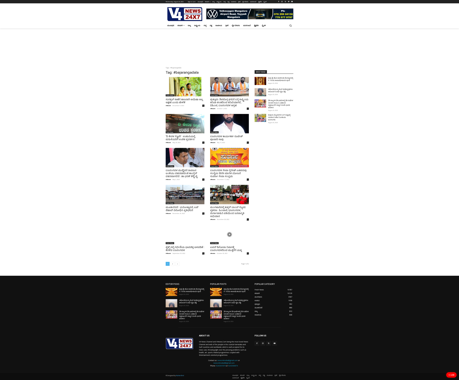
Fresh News (169, 95)
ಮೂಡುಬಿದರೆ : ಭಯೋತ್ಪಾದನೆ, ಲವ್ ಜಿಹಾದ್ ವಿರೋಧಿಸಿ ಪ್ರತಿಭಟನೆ (182, 209)
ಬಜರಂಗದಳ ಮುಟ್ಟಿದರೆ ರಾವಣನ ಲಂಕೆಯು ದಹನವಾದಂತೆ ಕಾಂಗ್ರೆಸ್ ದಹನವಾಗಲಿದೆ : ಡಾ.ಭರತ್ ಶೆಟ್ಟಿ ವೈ (181, 173)
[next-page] (177, 264)
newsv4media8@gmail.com (224, 363)
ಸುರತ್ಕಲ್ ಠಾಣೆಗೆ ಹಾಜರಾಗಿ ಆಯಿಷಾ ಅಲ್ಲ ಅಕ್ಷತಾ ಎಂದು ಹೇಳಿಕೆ (184, 101)
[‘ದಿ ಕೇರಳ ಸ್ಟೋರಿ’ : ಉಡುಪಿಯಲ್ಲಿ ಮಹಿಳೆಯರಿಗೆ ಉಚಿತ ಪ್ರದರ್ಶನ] (185, 123)
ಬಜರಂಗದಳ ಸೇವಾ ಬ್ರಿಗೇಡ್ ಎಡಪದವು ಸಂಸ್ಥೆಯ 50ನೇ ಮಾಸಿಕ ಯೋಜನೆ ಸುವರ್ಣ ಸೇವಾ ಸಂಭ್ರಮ (228, 173)
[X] (285, 1)
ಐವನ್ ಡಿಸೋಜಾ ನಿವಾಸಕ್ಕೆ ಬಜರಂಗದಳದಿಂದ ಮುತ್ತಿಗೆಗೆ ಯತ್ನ (226, 249)
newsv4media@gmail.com (227, 360)
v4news (212, 253)
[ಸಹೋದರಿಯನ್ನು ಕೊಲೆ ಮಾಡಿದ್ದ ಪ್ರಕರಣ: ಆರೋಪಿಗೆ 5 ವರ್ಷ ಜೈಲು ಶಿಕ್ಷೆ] (260, 92)
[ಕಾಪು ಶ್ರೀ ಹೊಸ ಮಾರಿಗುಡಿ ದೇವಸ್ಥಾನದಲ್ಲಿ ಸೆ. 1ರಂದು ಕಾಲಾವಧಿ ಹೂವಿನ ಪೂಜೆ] (260, 81)
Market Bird (180, 375)
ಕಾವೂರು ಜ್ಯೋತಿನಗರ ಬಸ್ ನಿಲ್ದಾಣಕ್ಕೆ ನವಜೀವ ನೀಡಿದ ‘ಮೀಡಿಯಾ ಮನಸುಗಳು (279, 117)
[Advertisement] (229, 46)
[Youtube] (292, 1)
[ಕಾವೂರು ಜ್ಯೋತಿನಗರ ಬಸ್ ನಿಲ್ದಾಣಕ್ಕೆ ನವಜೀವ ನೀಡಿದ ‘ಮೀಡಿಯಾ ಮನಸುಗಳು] (260, 118)
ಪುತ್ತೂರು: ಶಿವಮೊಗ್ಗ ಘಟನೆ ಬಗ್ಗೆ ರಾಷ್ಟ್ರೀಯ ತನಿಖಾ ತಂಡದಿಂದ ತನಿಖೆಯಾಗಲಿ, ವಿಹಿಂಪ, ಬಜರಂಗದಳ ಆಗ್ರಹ (229, 102)
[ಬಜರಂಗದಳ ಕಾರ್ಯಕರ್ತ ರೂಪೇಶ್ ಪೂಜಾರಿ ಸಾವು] (229, 123)
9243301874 (221, 366)
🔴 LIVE (451, 375)
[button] (290, 25)
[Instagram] (282, 1)
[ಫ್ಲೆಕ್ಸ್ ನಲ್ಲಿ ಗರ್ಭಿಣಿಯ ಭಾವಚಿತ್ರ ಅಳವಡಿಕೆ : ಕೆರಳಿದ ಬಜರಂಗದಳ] (185, 234)
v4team (168, 105)
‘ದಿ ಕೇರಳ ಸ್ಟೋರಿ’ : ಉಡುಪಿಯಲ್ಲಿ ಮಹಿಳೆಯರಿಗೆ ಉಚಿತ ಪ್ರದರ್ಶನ (180, 138)
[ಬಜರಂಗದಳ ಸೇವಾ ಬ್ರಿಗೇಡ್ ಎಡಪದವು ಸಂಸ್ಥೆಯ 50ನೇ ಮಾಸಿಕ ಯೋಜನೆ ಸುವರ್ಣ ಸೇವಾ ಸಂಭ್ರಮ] (229, 157)
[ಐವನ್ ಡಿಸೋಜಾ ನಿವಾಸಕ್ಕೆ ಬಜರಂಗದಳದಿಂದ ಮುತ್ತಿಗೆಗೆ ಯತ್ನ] (229, 234)
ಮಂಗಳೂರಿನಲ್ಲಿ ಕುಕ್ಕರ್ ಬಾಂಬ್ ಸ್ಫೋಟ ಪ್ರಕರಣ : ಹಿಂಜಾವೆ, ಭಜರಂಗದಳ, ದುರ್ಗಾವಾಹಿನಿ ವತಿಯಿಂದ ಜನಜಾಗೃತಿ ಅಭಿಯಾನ (228, 212)
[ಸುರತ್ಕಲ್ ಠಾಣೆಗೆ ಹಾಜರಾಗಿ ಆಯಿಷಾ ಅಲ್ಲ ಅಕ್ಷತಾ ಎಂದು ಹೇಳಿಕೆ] (185, 86)
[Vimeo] (288, 1)
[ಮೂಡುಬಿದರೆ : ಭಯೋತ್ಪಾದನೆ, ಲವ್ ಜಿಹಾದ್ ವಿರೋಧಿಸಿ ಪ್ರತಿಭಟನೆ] (185, 194)
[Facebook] (278, 1)
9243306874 (233, 366)
